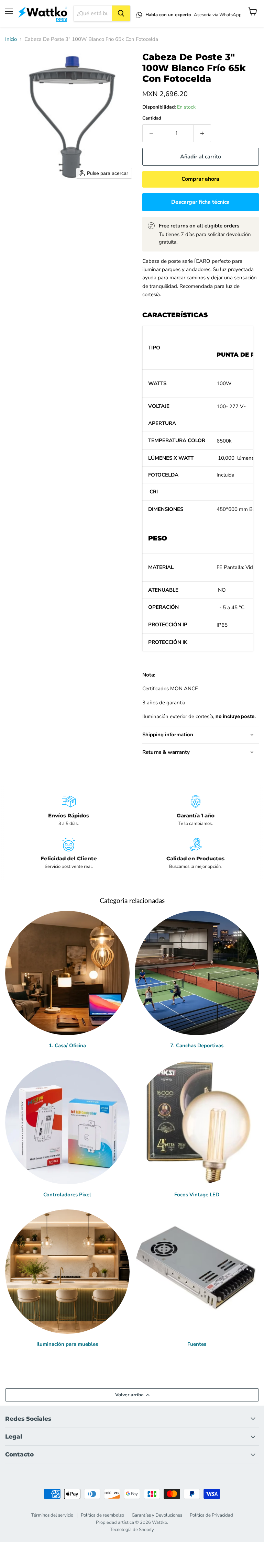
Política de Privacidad (211, 1515)
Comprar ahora (200, 179)
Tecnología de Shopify (132, 1530)
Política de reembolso (102, 1515)
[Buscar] (121, 13)
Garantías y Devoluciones (157, 1515)
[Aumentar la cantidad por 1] (202, 133)
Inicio (11, 39)
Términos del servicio (52, 1515)
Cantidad (151, 118)
